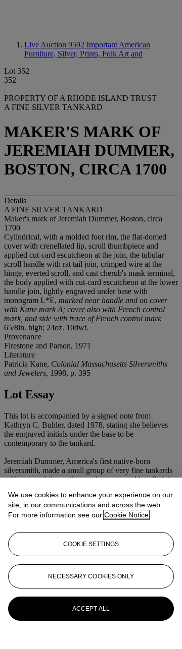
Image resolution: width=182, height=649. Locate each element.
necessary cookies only (91, 576)
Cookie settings (91, 544)
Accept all (91, 608)
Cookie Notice (126, 515)
